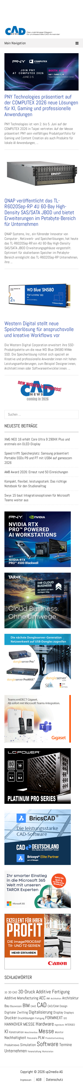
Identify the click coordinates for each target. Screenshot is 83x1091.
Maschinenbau (31, 1032)
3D (5, 992)
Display (58, 1012)
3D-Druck (26, 991)
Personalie (32, 1038)
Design (63, 1006)
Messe (46, 1031)
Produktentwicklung (54, 1038)
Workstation (47, 1051)
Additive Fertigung (53, 992)
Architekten (56, 998)
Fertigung (39, 1018)
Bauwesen (16, 1006)
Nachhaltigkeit (15, 1037)
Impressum (25, 1080)
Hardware (45, 1023)
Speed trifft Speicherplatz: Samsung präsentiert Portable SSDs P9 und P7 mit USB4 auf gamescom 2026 (38, 458)
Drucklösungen (26, 1018)
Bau (6, 1006)
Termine (65, 1044)
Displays (69, 1012)
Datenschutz (54, 1079)
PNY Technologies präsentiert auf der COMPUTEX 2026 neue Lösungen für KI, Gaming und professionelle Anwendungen (41, 105)
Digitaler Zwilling (16, 1012)
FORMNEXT (54, 1017)
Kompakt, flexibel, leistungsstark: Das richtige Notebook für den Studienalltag (35, 483)
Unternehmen (15, 1051)
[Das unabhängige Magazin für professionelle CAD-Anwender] (42, 20)
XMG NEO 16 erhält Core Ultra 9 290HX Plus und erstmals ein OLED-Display (37, 441)
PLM (41, 1037)
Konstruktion (16, 1032)
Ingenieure (59, 1024)
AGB (38, 1079)
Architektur (70, 997)
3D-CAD (12, 992)
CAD (42, 1005)
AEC (42, 998)
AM (48, 998)
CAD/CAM (53, 1006)
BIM (26, 1005)
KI (6, 1031)
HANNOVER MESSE (19, 1024)
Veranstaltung (34, 1051)
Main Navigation (15, 43)
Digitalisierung (40, 1012)
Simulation (28, 1045)
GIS (65, 1018)
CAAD (33, 1006)
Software (47, 1044)
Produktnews (11, 1045)
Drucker (10, 1017)
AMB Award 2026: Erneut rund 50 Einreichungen (36, 472)
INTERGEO (70, 1024)
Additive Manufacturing (21, 998)
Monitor (59, 1032)
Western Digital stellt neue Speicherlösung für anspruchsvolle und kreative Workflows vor (39, 329)
